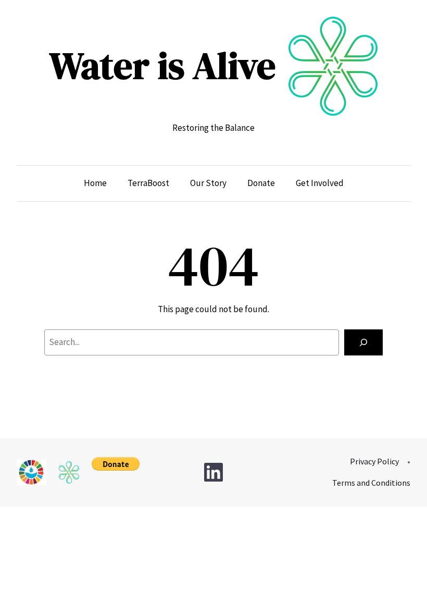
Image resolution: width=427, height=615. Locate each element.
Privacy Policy (374, 461)
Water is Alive (162, 65)
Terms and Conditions (371, 482)
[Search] (363, 342)
